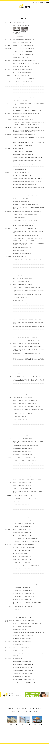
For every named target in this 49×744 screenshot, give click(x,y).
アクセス (18, 708)
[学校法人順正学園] (24, 5)
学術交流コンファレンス (16, 711)
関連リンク (32, 708)
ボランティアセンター (27, 711)
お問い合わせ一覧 (11, 708)
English (47, 2)
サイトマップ (38, 708)
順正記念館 (35, 711)
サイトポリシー (25, 708)
